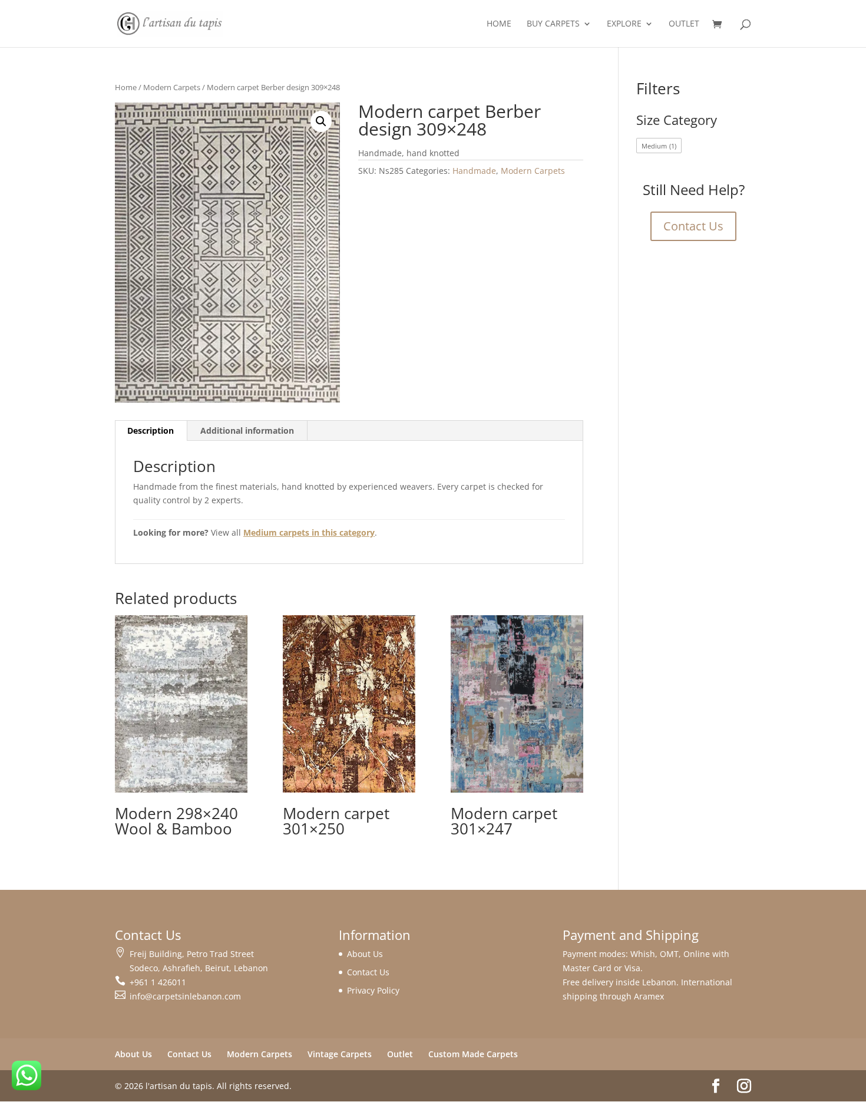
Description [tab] (150, 430)
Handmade (474, 170)
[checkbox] (659, 145)
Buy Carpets (553, 24)
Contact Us (693, 226)
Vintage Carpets (340, 1054)
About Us (365, 953)
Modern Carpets (171, 87)
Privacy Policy (373, 990)
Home (499, 24)
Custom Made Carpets (473, 1054)
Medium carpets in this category (309, 532)
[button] (321, 121)
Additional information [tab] (247, 430)
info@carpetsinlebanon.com (185, 996)
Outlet (684, 24)
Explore (624, 24)
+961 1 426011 (158, 982)
